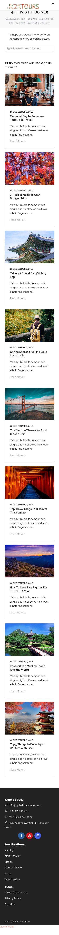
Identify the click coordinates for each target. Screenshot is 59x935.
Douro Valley (12, 879)
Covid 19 (10, 904)
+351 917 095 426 (19, 811)
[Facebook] (21, 835)
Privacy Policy (13, 898)
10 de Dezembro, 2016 (21, 112)
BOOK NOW (7, 926)
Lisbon (9, 861)
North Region (12, 855)
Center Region (13, 867)
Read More (16, 141)
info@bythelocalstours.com (25, 805)
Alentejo (10, 850)
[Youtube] (29, 835)
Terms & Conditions (16, 892)
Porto (8, 873)
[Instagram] (37, 835)
